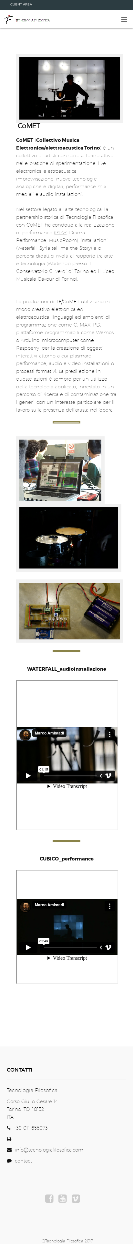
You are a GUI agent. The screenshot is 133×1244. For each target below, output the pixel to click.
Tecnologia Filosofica (27, 19)
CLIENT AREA (21, 4)
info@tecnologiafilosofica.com (49, 1149)
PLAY (60, 232)
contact (22, 1160)
